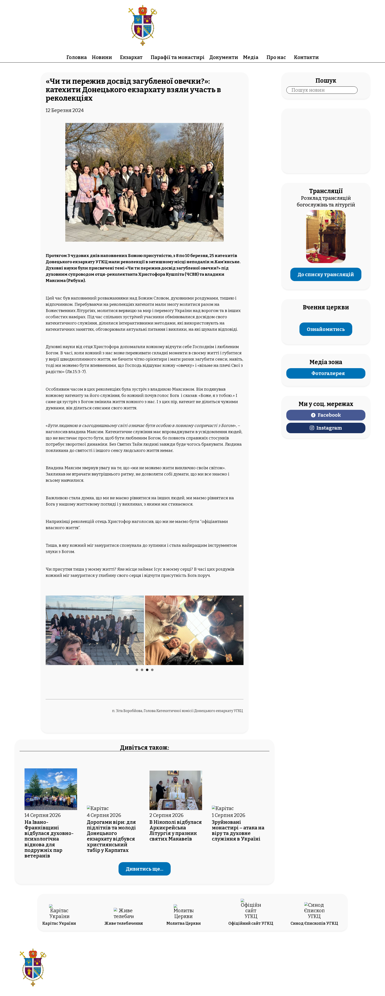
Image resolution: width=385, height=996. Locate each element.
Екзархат (131, 57)
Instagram (329, 428)
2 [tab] (142, 670)
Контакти (306, 57)
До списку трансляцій (326, 274)
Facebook (329, 415)
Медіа (250, 57)
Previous (51, 629)
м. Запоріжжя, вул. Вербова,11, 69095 (167, 965)
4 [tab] (152, 670)
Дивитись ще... (144, 869)
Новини (102, 57)
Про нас (276, 57)
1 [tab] (137, 670)
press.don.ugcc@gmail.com (167, 971)
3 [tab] (147, 670)
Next (238, 629)
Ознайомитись (326, 329)
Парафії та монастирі (178, 57)
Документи (223, 57)
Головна (76, 57)
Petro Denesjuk (322, 971)
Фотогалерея (328, 373)
